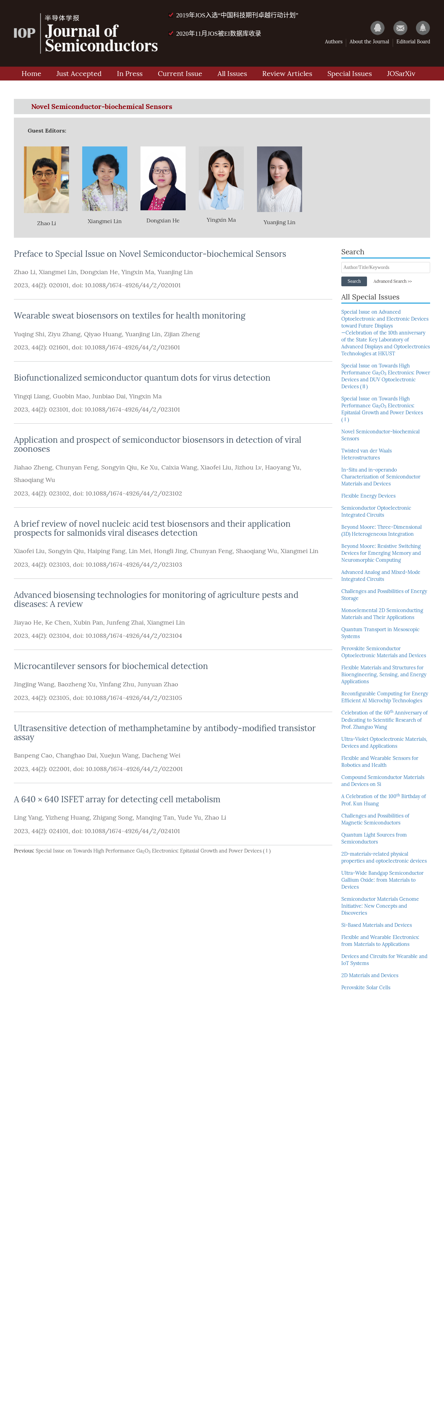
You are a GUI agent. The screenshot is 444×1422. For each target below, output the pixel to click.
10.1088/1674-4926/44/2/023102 (133, 493)
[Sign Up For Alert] (419, 27)
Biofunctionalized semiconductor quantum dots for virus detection (142, 378)
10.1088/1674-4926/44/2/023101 (131, 409)
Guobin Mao (71, 396)
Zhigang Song (113, 817)
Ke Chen (57, 622)
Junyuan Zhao (158, 684)
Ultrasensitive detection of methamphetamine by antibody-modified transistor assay (165, 732)
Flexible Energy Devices (368, 496)
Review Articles (287, 73)
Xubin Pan (88, 622)
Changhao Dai (76, 755)
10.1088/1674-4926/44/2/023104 (133, 636)
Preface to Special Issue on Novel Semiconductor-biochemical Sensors (150, 254)
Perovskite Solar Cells (365, 988)
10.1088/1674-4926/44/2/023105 (133, 698)
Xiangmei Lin (58, 272)
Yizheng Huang (67, 817)
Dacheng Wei (161, 755)
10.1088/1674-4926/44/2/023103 (133, 564)
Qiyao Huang (103, 334)
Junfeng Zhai (125, 622)
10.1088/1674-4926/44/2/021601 (131, 347)
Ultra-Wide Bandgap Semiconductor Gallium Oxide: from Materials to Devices (382, 880)
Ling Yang (28, 817)
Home (31, 73)
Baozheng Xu (77, 684)
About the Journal (369, 42)
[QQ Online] (374, 27)
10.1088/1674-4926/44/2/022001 (133, 769)
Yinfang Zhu (116, 684)
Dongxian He (99, 272)
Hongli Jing (170, 551)
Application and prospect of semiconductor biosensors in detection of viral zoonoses (157, 444)
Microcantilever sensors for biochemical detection (111, 666)
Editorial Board (413, 42)
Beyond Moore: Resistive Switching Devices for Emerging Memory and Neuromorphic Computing (381, 553)
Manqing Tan (155, 817)
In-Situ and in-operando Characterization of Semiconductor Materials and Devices (380, 477)
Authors (333, 42)
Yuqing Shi (29, 334)
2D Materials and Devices (369, 976)
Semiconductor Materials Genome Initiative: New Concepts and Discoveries (380, 906)
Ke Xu (149, 467)
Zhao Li (24, 272)
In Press (130, 73)
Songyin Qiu (119, 467)
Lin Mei (140, 551)
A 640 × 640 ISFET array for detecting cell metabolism (117, 799)
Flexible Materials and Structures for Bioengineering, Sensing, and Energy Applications (383, 675)
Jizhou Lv (248, 467)
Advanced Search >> (393, 281)
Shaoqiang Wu (34, 480)
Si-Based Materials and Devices (376, 925)
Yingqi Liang (31, 396)
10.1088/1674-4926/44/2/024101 (131, 831)
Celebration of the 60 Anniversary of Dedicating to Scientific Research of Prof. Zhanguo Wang (384, 720)
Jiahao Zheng (33, 467)
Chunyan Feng (77, 467)
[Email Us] (397, 27)
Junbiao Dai (109, 396)
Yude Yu (189, 817)
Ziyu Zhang (64, 334)
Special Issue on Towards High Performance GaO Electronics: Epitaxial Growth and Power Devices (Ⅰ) (153, 851)
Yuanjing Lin (175, 272)
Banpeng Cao (33, 755)
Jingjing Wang (34, 684)
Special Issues (349, 73)
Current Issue (180, 73)
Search (354, 281)
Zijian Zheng (182, 334)
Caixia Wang (179, 467)
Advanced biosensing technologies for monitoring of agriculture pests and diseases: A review (156, 599)
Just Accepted (79, 73)
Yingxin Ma (137, 272)
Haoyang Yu (282, 467)
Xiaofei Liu (215, 467)
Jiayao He (28, 622)
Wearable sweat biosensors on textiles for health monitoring (129, 316)
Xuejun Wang (119, 755)
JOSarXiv (401, 73)
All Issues (232, 73)
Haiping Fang (106, 551)
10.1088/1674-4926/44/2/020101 (132, 285)
